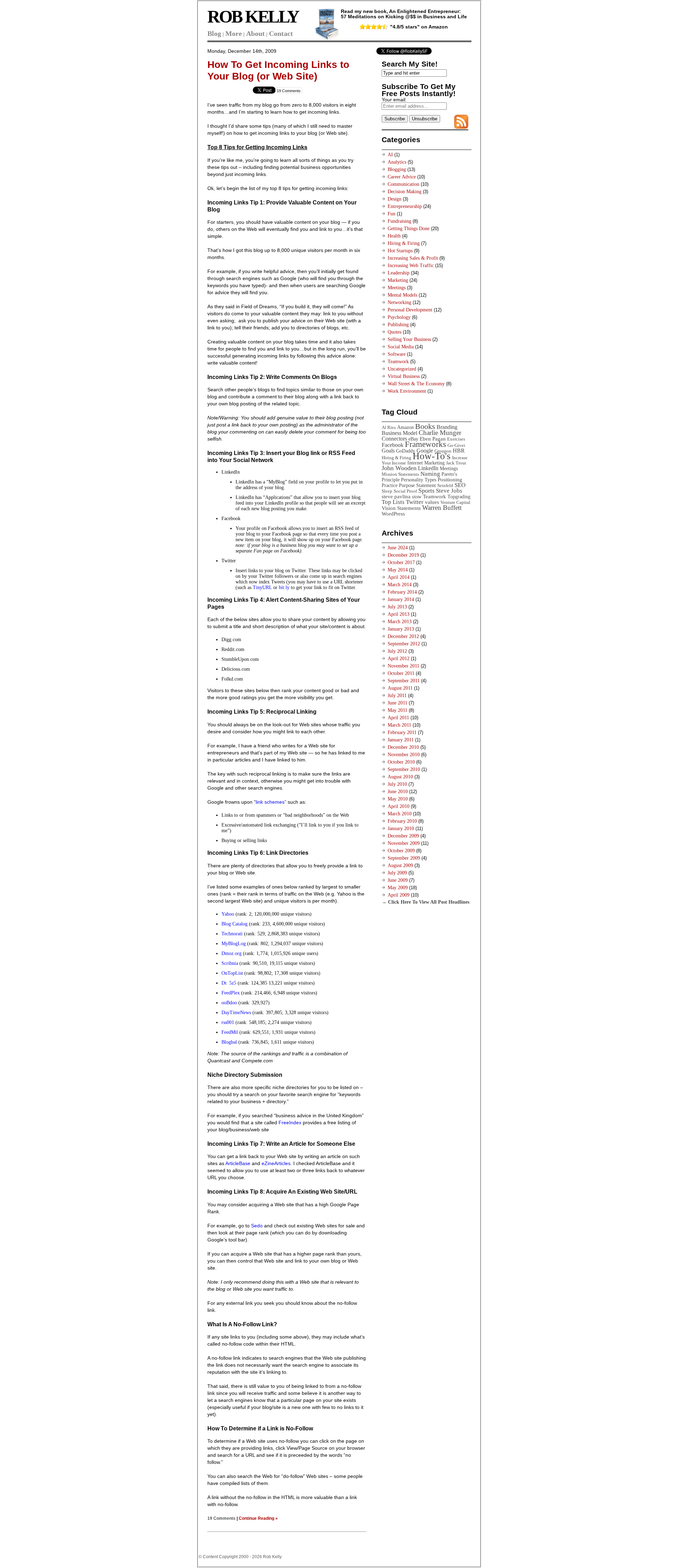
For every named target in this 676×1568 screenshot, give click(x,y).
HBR (459, 450)
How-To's (432, 456)
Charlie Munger (440, 432)
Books (425, 426)
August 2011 (400, 688)
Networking (399, 302)
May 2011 (397, 710)
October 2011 (401, 673)
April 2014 (398, 577)
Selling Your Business (409, 339)
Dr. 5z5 (228, 983)
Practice (390, 485)
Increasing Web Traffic (411, 265)
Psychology (399, 317)
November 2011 (403, 666)
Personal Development (410, 309)
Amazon (405, 427)
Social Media (401, 346)
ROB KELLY (253, 16)
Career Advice (402, 176)
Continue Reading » (258, 1518)
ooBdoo (229, 1002)
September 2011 (404, 680)
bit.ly (284, 587)
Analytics (397, 162)
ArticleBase (237, 1163)
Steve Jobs (449, 490)
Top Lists (393, 502)
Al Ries (389, 427)
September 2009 (404, 858)
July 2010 (397, 784)
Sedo (257, 1225)
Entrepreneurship (405, 206)
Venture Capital (455, 502)
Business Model (399, 433)
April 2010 (398, 806)
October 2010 (401, 762)
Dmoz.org (231, 953)
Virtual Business (404, 376)
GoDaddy (405, 451)
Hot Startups (400, 250)
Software (397, 354)
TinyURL (262, 587)
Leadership (398, 273)
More (233, 33)
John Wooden (399, 468)
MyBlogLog (233, 943)
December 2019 (403, 555)
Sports (426, 490)
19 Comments (289, 91)
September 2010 (404, 769)
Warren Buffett (442, 507)
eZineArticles (276, 1163)
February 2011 (402, 732)
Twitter (415, 502)
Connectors (394, 439)
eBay (413, 439)
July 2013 (397, 606)
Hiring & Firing (404, 243)
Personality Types (418, 479)
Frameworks (425, 444)
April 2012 (398, 658)
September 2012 (404, 643)
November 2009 (404, 843)
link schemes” (271, 802)
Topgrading (458, 496)
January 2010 (401, 828)
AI (390, 154)
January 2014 (401, 599)
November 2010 (404, 754)
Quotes (394, 332)
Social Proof (405, 491)
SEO (460, 485)
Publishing (398, 324)
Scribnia (229, 963)
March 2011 (399, 725)
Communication (403, 184)
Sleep (387, 491)
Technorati (232, 933)
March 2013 (400, 621)
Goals (388, 451)
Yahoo (227, 914)
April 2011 (398, 717)
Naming (430, 473)
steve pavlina (396, 496)
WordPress (393, 514)
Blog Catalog (234, 924)
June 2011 (397, 703)
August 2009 (400, 865)
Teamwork (398, 361)
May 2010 (398, 799)
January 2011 (401, 739)
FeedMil (229, 1032)
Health (394, 236)
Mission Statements (400, 474)
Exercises (456, 439)
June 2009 (398, 880)
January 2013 (401, 629)
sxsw (416, 496)
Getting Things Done (409, 228)
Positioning (450, 479)
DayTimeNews (236, 1012)
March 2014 (400, 584)
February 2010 (402, 821)
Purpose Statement (417, 485)
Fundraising (399, 221)
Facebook (392, 445)
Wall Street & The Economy (416, 383)
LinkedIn (428, 468)
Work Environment (407, 391)
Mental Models (402, 295)
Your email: (394, 99)
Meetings (397, 287)
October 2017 (401, 562)
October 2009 (401, 850)
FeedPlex (230, 992)
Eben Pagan (433, 439)
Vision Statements (401, 508)
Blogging (397, 169)
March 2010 (400, 813)
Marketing (398, 280)
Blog (214, 33)
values (432, 502)
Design (394, 199)
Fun (391, 213)
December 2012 (403, 636)
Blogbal (229, 1042)
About (255, 33)
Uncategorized (402, 369)
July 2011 (397, 695)
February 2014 (402, 592)
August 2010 (400, 776)
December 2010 (403, 747)
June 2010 (398, 791)
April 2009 (398, 895)
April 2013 (398, 614)
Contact (281, 33)
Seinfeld (445, 485)
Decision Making (404, 191)
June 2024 (398, 547)
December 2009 (403, 836)
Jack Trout (456, 463)
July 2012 (397, 651)
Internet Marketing (426, 463)
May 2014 (398, 570)
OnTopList (232, 973)
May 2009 (398, 887)
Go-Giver (456, 445)
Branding (447, 427)
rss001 (227, 1022)
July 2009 (397, 872)
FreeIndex (289, 1122)
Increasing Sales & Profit (413, 258)
